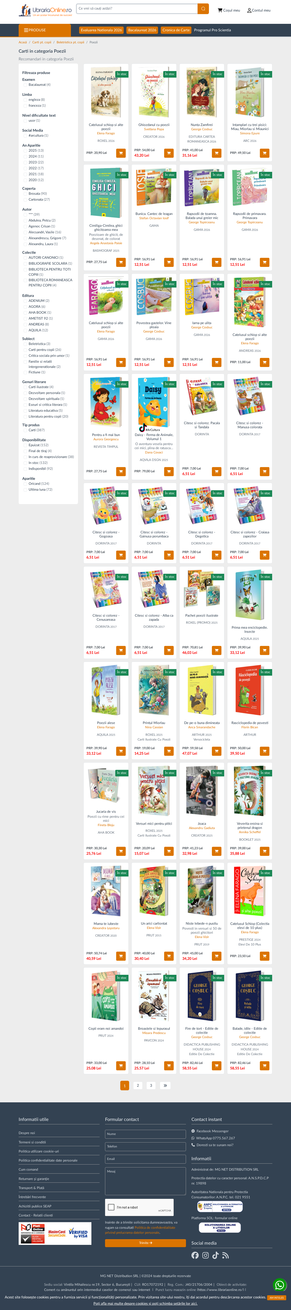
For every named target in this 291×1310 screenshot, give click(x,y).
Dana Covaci (154, 452)
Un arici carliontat (154, 923)
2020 (36, 180)
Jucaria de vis (106, 811)
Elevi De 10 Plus (249, 944)
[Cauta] (203, 8)
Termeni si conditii (32, 1142)
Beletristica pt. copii (71, 42)
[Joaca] (202, 790)
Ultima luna (40, 489)
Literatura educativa (46, 410)
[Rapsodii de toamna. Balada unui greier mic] (202, 187)
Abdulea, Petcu (42, 220)
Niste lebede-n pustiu (202, 923)
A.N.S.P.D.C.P (258, 1178)
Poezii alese (106, 723)
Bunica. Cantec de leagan (154, 214)
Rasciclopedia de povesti (249, 723)
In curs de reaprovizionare (51, 457)
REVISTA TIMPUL (106, 446)
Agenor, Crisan (42, 226)
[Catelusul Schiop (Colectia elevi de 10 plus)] (249, 890)
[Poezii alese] (106, 690)
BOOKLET (246, 839)
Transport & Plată (31, 1188)
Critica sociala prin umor (49, 355)
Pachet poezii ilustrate (201, 615)
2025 (36, 150)
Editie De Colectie (201, 1054)
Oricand (39, 483)
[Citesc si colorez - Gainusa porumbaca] (154, 505)
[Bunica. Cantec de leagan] (154, 187)
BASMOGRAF (102, 250)
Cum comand (28, 1169)
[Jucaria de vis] (106, 785)
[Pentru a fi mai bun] (106, 402)
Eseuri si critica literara (48, 404)
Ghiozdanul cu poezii (154, 125)
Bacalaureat (39, 84)
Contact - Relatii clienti (36, 1215)
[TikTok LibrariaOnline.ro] (215, 1255)
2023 (36, 162)
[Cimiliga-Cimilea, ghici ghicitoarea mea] (106, 192)
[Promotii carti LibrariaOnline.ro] (205, 1255)
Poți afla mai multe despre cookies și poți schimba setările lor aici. (145, 1303)
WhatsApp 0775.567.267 (215, 1138)
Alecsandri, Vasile (45, 232)
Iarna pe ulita (201, 323)
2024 (36, 156)
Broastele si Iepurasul (154, 1028)
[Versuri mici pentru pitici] (154, 790)
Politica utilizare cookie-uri (39, 1151)
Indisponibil (41, 468)
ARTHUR (198, 734)
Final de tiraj (40, 451)
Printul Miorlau (154, 723)
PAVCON (150, 1040)
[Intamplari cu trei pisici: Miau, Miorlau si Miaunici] (249, 92)
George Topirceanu (202, 222)
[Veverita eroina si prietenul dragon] (249, 790)
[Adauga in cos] (121, 153)
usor (34, 120)
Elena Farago (106, 133)
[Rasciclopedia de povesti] (249, 690)
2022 (36, 168)
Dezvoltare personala (47, 393)
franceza (37, 105)
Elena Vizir (154, 928)
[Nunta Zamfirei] (202, 92)
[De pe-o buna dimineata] (202, 690)
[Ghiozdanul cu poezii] (154, 92)
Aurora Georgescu (106, 439)
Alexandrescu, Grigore (47, 238)
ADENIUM (39, 301)
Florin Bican (249, 727)
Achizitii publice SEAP (35, 1206)
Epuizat (38, 445)
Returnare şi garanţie (34, 1179)
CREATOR (150, 136)
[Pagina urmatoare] (165, 1085)
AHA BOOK (40, 312)
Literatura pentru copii (48, 416)
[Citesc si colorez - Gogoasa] (106, 505)
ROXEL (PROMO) (198, 622)
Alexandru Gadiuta (202, 828)
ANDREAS (39, 324)
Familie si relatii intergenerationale (44, 364)
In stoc (38, 463)
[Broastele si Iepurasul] (154, 995)
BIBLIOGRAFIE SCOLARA (50, 263)
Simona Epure (250, 133)
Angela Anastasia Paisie (106, 243)
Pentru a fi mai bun (106, 435)
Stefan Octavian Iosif (154, 218)
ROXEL (103, 141)
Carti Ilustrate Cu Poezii (154, 739)
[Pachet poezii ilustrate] (202, 588)
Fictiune (37, 372)
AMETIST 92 (41, 318)
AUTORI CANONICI (46, 257)
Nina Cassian (154, 727)
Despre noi (27, 1133)
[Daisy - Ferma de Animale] (154, 402)
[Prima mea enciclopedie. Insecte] (249, 594)
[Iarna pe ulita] (202, 296)
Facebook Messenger (212, 1131)
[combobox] (137, 8)
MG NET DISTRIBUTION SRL (237, 1169)
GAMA (154, 225)
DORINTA (202, 434)
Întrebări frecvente (32, 1197)
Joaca (202, 823)
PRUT (150, 935)
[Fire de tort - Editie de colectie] (202, 995)
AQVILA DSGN (150, 460)
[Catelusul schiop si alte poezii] (106, 92)
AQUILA (38, 330)
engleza (37, 99)
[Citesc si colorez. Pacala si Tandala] (202, 396)
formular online (226, 1218)
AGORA (37, 306)
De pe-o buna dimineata (202, 723)
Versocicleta (201, 739)
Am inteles (277, 1297)
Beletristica (39, 344)
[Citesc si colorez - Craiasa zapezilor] (249, 505)
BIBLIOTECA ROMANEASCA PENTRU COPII (50, 282)
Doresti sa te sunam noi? (215, 1145)
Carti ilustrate (41, 387)
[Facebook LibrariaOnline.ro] (195, 1255)
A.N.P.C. (222, 1197)
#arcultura (38, 135)
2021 (36, 174)
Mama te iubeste (106, 924)
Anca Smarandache (201, 727)
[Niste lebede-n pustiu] (202, 890)
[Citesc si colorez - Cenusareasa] (106, 588)
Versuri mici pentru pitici (154, 823)
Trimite (144, 1243)
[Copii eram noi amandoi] (106, 995)
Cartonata (39, 199)
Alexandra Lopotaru (106, 928)
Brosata (38, 193)
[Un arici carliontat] (154, 890)
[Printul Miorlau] (154, 690)
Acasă (23, 42)
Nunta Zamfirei (202, 125)
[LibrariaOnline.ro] (45, 10)
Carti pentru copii (45, 350)
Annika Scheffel (250, 832)
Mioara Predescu (154, 1033)
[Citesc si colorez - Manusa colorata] (249, 396)
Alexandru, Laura (43, 244)
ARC (246, 141)
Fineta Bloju (106, 825)
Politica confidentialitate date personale (48, 1160)
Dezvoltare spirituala (46, 399)
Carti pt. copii (42, 42)
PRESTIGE (246, 939)
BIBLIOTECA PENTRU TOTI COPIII (50, 272)
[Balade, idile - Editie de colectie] (249, 995)
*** (34, 214)
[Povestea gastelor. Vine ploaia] (154, 296)
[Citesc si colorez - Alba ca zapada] (154, 588)
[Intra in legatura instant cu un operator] (279, 1285)
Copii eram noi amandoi (106, 1028)
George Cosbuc (202, 129)
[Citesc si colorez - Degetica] (202, 505)
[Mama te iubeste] (106, 890)
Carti (37, 430)
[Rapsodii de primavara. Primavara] (249, 187)
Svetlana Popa (154, 129)
